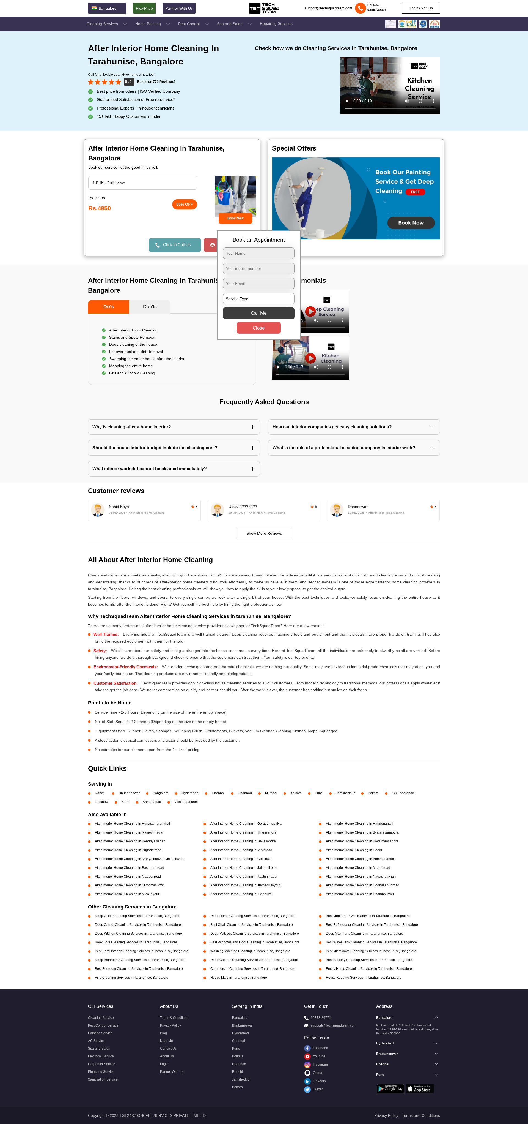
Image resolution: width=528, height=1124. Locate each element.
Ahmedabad (152, 802)
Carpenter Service (101, 1064)
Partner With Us (179, 8)
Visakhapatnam (186, 802)
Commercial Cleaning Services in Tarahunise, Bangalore (252, 969)
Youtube (318, 1056)
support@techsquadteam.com (328, 8)
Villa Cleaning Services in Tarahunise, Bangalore (131, 977)
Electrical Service (101, 1056)
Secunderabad (403, 793)
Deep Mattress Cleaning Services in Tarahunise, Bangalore (254, 933)
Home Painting (148, 23)
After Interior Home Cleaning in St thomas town (130, 885)
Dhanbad (245, 793)
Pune (319, 793)
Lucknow (101, 802)
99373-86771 (321, 1018)
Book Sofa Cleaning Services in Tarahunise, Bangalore (136, 942)
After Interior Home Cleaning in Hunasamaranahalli (133, 824)
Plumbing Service (101, 1072)
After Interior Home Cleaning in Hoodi (354, 850)
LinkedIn (319, 1081)
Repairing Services (276, 23)
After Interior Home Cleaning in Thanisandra (243, 832)
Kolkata (296, 793)
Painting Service (100, 1033)
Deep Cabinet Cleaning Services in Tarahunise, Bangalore (254, 960)
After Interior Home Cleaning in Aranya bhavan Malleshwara (140, 859)
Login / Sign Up (421, 8)
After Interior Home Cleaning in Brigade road (128, 850)
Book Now (235, 218)
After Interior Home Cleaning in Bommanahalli (360, 859)
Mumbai (271, 793)
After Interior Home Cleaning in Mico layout (127, 894)
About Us (167, 1056)
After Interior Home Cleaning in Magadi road (128, 876)
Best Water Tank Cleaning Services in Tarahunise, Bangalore (371, 942)
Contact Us (168, 1048)
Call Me (258, 312)
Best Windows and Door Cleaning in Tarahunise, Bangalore (254, 942)
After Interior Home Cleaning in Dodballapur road (362, 885)
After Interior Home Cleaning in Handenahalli (359, 824)
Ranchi (100, 793)
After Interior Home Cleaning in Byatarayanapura (362, 832)
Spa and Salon (230, 23)
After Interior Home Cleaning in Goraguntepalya (246, 824)
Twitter (317, 1089)
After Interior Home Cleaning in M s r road (241, 850)
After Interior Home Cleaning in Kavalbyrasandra (362, 841)
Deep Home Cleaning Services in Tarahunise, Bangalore (252, 916)
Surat (126, 802)
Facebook (320, 1048)
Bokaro (373, 793)
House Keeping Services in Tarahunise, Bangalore (364, 977)
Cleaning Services (103, 23)
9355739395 (377, 10)
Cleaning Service (101, 1018)
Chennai (218, 793)
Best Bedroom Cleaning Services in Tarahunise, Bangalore (139, 969)
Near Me (166, 1041)
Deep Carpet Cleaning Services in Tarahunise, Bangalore (138, 925)
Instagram (320, 1064)
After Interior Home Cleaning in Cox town (240, 859)
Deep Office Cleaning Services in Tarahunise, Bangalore (137, 916)
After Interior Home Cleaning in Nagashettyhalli (361, 876)
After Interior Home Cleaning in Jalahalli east (243, 868)
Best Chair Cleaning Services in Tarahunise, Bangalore (251, 925)
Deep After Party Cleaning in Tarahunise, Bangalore (364, 933)
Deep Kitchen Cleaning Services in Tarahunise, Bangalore (138, 933)
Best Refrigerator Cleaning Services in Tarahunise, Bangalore (372, 925)
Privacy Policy (170, 1025)
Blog (163, 1033)
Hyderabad (190, 793)
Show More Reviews (264, 533)
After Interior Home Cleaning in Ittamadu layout (245, 885)
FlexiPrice (144, 8)
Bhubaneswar (129, 793)
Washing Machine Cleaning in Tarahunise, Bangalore (250, 951)
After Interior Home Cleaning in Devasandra (243, 841)
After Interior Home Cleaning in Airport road (358, 868)
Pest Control (189, 23)
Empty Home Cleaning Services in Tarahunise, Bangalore (369, 969)
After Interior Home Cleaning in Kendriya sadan (130, 841)
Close (259, 327)
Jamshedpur (345, 793)
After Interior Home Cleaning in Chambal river (360, 894)
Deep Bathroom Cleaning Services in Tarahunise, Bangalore (140, 960)
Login (164, 1064)
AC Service (96, 1041)
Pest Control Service (103, 1025)
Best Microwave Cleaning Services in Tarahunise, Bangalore (371, 951)
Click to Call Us (177, 244)
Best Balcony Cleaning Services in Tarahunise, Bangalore (369, 960)
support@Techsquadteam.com (333, 1025)
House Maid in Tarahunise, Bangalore (238, 977)
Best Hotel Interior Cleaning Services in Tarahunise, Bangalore (141, 951)
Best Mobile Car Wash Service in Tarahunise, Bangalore (368, 916)
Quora (317, 1073)
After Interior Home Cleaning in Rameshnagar (129, 832)
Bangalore (161, 793)
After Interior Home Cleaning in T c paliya (241, 894)
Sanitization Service (103, 1079)
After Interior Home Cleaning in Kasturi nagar (243, 876)
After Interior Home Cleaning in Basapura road (129, 868)
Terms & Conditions (174, 1018)
